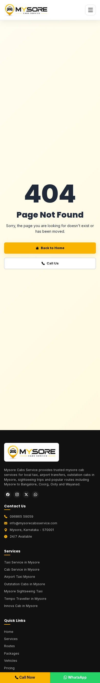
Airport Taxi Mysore (19, 577)
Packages (11, 653)
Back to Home (52, 248)
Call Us (53, 263)
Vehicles (10, 661)
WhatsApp (77, 677)
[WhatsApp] (35, 494)
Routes (9, 646)
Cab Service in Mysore (21, 569)
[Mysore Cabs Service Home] (26, 10)
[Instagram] (17, 494)
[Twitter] (26, 494)
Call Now (26, 677)
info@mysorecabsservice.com (33, 523)
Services (11, 639)
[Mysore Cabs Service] (31, 454)
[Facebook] (7, 494)
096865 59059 (21, 516)
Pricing (9, 668)
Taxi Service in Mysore (22, 562)
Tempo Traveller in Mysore (25, 599)
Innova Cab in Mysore (21, 606)
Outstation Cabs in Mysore (24, 584)
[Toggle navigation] (90, 10)
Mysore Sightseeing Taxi (23, 591)
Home (8, 632)
